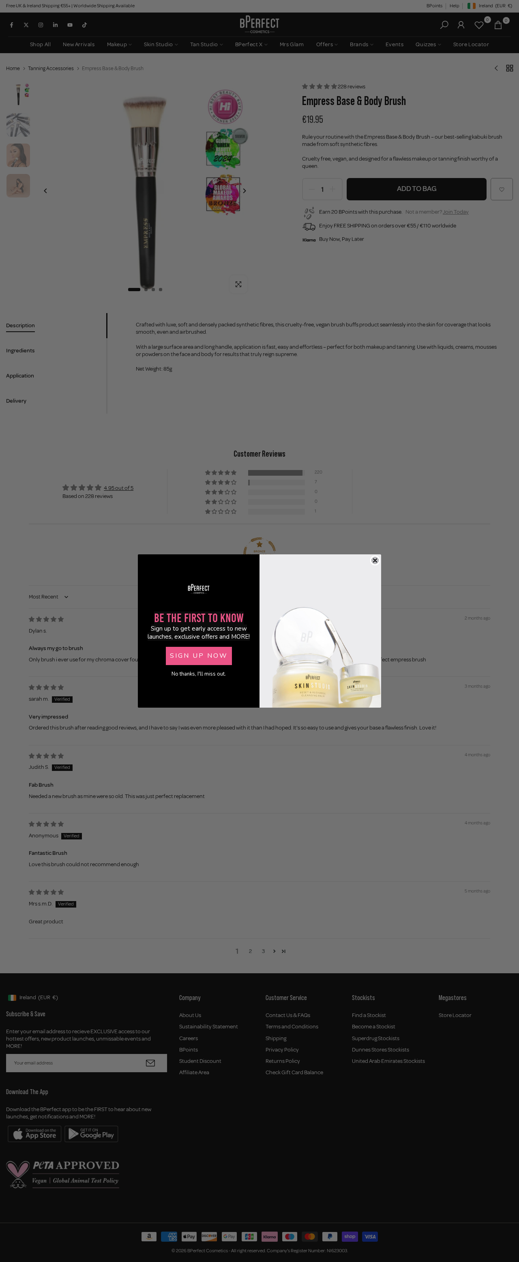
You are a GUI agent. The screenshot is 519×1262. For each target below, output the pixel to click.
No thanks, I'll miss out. (199, 674)
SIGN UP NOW (199, 655)
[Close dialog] (375, 560)
